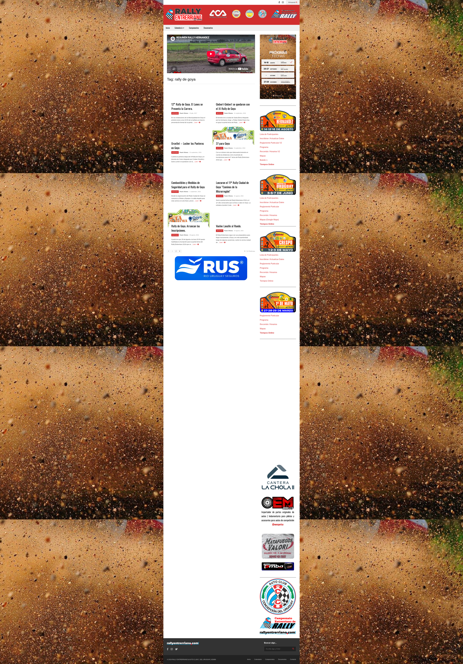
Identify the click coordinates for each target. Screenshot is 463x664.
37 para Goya (223, 143)
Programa (264, 147)
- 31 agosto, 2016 (238, 196)
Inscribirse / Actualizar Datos (272, 138)
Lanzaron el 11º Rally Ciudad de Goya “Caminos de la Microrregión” (232, 186)
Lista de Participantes (269, 134)
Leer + (196, 122)
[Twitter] (176, 649)
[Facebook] (279, 2)
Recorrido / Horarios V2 (270, 151)
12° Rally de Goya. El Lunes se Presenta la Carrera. (187, 106)
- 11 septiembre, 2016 (239, 113)
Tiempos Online (267, 164)
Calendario (179, 27)
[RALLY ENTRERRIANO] (184, 16)
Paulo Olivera (184, 113)
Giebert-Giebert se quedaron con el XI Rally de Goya (233, 106)
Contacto (293, 659)
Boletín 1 (263, 160)
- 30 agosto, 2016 (194, 235)
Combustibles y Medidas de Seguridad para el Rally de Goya (188, 184)
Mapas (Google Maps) (269, 220)
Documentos (208, 27)
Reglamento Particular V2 (271, 143)
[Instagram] (283, 2)
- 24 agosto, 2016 (238, 230)
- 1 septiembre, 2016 (195, 191)
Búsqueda (292, 2)
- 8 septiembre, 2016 (239, 148)
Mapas (263, 156)
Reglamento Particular (269, 207)
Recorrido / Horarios (268, 215)
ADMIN (213, 659)
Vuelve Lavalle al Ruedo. (228, 226)
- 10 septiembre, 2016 (195, 152)
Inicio (168, 27)
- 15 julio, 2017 (193, 113)
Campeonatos (194, 27)
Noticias (175, 113)
